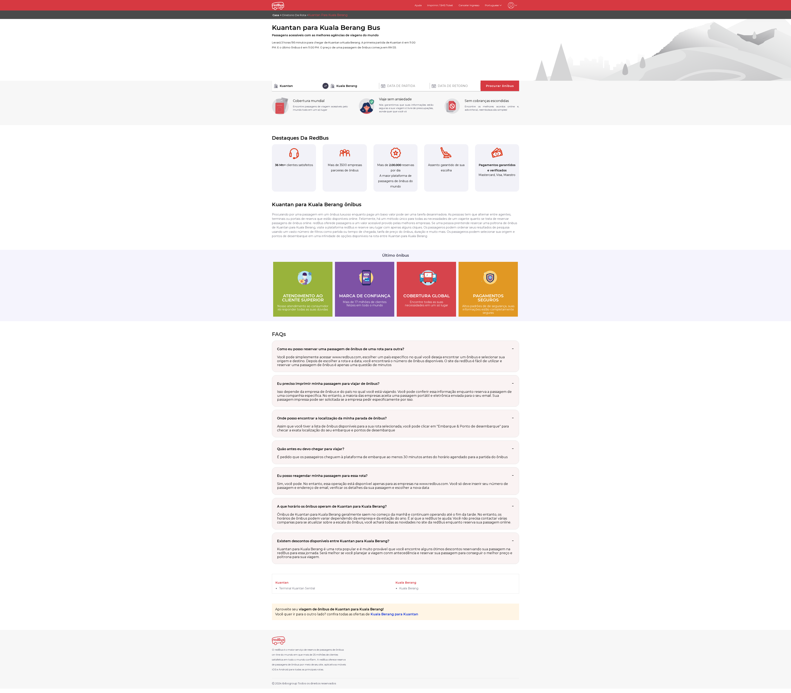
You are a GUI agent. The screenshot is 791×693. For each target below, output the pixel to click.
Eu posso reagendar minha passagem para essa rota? (322, 476)
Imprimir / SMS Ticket (440, 5)
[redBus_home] (283, 5)
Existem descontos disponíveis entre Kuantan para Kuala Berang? (333, 541)
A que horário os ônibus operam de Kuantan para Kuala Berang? (332, 506)
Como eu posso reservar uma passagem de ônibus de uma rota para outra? (340, 349)
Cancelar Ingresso (469, 5)
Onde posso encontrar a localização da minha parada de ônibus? (332, 418)
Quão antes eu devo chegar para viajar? (310, 449)
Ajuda (418, 5)
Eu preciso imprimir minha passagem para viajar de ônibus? (328, 384)
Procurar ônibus (500, 86)
